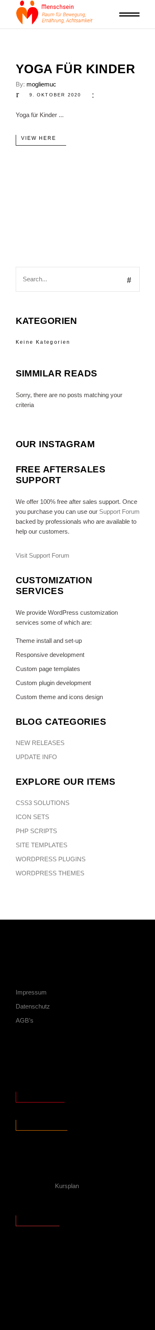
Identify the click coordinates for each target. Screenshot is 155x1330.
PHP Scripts (36, 830)
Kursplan (67, 1185)
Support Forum (119, 511)
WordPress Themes (50, 873)
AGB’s (24, 1020)
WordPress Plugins (51, 859)
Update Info (36, 756)
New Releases (40, 742)
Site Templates (41, 844)
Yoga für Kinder (76, 69)
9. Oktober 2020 (55, 94)
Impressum (31, 992)
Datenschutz (33, 1006)
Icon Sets (32, 816)
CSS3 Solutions (42, 802)
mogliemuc (41, 84)
